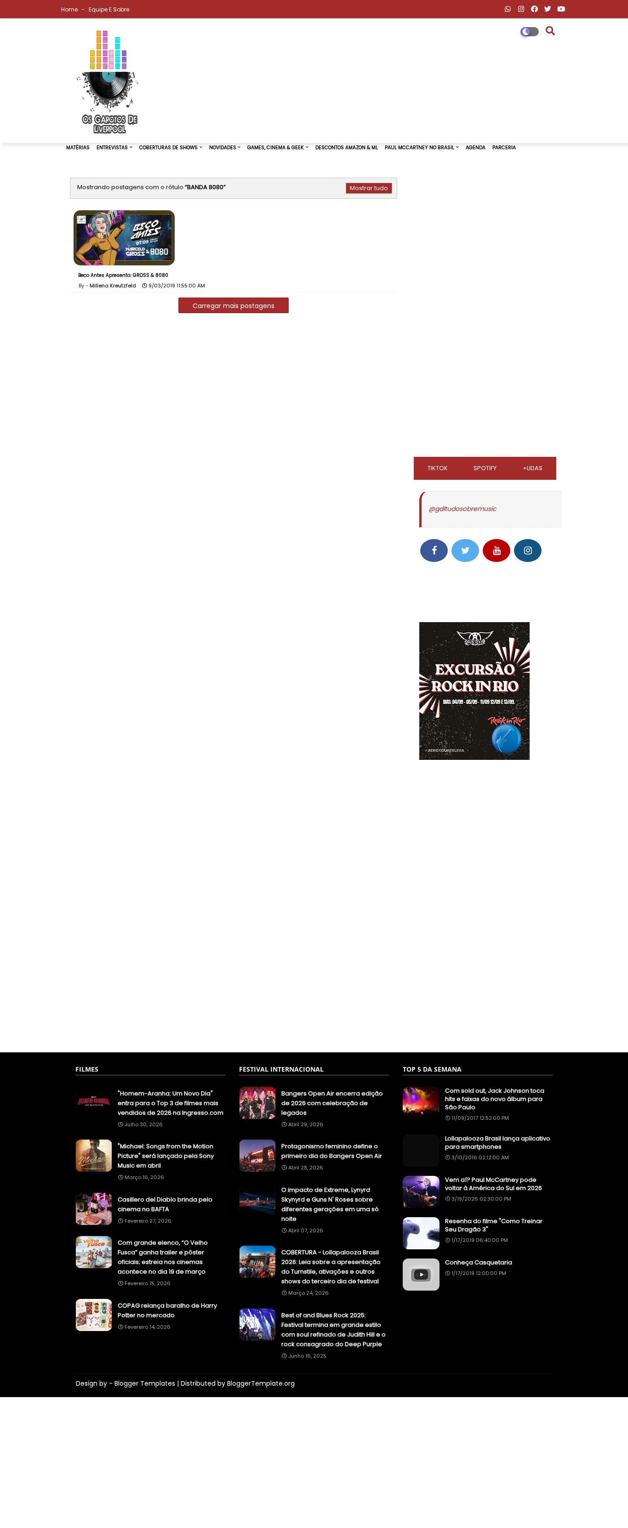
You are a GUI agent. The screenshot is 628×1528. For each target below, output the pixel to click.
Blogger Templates (144, 1383)
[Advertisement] (488, 315)
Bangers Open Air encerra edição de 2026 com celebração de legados (332, 1103)
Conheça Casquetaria (478, 1262)
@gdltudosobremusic (462, 508)
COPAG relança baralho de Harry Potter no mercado (167, 1310)
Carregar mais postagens (233, 305)
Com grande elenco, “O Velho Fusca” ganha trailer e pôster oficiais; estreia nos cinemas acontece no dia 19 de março (163, 1257)
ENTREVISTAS (112, 147)
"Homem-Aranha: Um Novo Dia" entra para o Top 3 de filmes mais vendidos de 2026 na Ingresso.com (170, 1103)
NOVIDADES (222, 147)
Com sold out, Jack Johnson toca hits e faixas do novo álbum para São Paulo (494, 1099)
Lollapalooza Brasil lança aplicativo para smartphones (497, 1143)
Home (70, 9)
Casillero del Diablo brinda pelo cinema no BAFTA (165, 1204)
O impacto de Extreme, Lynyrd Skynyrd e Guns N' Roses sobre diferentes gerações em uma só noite (330, 1204)
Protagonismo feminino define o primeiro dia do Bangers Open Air (331, 1151)
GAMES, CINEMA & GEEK (275, 147)
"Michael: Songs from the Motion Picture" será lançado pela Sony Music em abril (166, 1156)
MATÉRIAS (78, 147)
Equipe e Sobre (109, 9)
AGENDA (475, 147)
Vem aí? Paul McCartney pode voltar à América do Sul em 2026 (493, 1184)
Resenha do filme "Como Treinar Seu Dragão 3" (493, 1225)
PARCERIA (504, 147)
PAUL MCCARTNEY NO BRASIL (419, 147)
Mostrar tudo (369, 188)
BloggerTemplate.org (261, 1383)
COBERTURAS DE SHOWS (168, 147)
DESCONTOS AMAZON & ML (346, 147)
